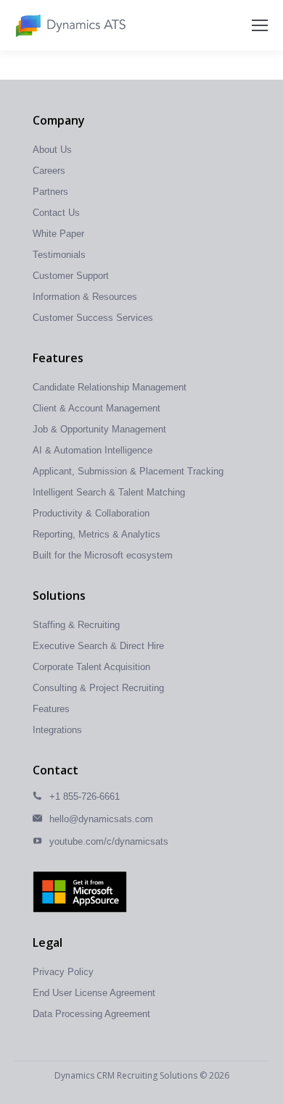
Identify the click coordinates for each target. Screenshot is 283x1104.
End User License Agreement (94, 992)
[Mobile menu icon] (259, 25)
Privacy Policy (63, 971)
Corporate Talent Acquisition (91, 666)
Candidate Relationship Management (109, 387)
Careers (49, 170)
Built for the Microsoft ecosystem (103, 555)
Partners (50, 191)
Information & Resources (85, 296)
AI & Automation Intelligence (92, 450)
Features (51, 708)
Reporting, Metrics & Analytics (96, 534)
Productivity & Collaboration (91, 513)
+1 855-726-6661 (84, 796)
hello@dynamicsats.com (101, 819)
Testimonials (59, 254)
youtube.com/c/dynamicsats (108, 841)
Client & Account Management (96, 408)
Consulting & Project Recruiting (98, 687)
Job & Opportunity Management (99, 429)
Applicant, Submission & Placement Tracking (128, 471)
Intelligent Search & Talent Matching (109, 492)
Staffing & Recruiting (76, 624)
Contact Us (56, 212)
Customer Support (71, 275)
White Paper (58, 233)
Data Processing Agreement (91, 1013)
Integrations (57, 729)
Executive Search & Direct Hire (98, 645)
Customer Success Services (93, 317)
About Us (52, 149)
